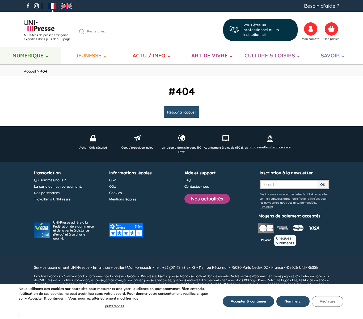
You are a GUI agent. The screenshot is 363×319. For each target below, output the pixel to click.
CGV (112, 180)
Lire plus (266, 207)
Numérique (27, 55)
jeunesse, (97, 280)
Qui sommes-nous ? (50, 180)
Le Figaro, (284, 280)
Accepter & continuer (248, 301)
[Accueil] (49, 25)
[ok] (84, 32)
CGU (112, 186)
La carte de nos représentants (58, 186)
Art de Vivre (209, 55)
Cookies (115, 193)
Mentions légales (122, 199)
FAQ (187, 180)
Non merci (293, 301)
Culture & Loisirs (269, 55)
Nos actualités (207, 199)
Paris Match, (267, 280)
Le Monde (306, 280)
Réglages (327, 301)
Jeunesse (88, 55)
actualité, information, (74, 280)
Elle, (295, 280)
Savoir (330, 55)
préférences (114, 306)
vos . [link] (78, 306)
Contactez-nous (196, 186)
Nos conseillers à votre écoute (270, 147)
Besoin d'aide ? (321, 6)
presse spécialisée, (158, 280)
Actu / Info (149, 55)
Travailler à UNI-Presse (52, 199)
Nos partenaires (47, 193)
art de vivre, (114, 280)
